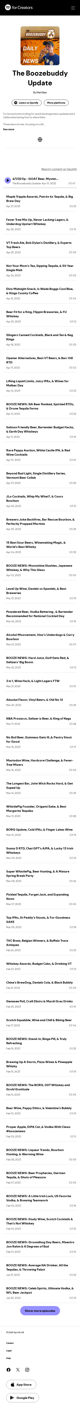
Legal (9, 1350)
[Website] (40, 139)
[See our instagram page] (27, 1369)
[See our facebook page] (8, 1369)
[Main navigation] (73, 8)
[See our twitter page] (18, 1369)
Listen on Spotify (28, 102)
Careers (10, 1343)
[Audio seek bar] (40, 187)
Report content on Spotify (59, 169)
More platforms (56, 102)
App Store (24, 1384)
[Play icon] (8, 180)
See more (8, 129)
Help (8, 1358)
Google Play (25, 1398)
